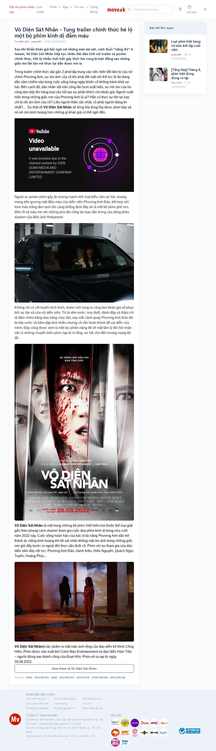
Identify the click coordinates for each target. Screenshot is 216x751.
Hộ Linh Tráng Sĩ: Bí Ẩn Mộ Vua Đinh (37, 698)
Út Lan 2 (87, 703)
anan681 (36, 41)
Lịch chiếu (40, 9)
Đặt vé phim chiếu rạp (22, 9)
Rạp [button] (66, 7)
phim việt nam (42, 677)
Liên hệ (84, 736)
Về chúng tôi (33, 736)
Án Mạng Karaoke (37, 708)
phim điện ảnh (67, 677)
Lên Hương (61, 703)
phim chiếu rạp (117, 677)
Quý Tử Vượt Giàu (65, 698)
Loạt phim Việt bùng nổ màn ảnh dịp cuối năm (185, 45)
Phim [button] (54, 7)
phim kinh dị (83, 677)
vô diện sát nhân (100, 677)
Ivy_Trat (176, 82)
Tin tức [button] (79, 7)
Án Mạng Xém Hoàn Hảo (65, 708)
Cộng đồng (94, 9)
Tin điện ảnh (22, 41)
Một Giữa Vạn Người (93, 708)
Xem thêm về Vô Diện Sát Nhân (74, 668)
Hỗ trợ (74, 736)
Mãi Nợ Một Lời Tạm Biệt (93, 698)
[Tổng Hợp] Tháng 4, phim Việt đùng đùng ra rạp (186, 74)
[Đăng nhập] (205, 9)
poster (54, 677)
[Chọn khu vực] (180, 9)
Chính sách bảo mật (55, 736)
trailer (29, 677)
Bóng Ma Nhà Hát (37, 703)
